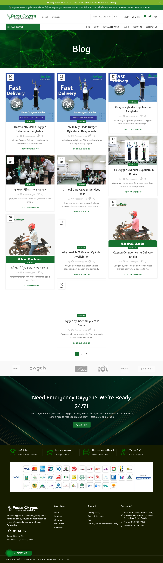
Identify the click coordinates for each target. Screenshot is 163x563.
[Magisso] (59, 368)
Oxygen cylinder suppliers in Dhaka (81, 323)
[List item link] (68, 512)
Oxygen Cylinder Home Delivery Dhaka (133, 255)
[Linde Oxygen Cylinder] (81, 368)
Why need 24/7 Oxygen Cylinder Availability (81, 254)
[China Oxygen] (146, 368)
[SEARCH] (115, 17)
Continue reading (30, 149)
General (30, 122)
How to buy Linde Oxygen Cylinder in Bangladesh (81, 129)
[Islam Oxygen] (103, 368)
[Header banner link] (77, 2)
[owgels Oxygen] (38, 368)
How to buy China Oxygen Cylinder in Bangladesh (30, 129)
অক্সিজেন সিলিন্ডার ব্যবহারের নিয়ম (30, 190)
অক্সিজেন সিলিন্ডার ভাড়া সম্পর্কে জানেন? (30, 268)
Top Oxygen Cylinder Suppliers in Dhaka (133, 172)
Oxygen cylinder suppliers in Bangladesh (133, 109)
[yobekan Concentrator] (16, 368)
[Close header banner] (160, 2)
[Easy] (124, 368)
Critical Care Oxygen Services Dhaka (81, 192)
